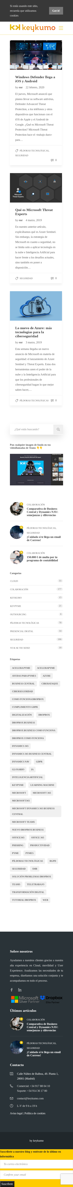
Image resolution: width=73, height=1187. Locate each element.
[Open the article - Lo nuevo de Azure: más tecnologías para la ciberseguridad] (23, 306)
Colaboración (36, 504)
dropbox (44, 714)
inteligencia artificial (27, 777)
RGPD (53, 861)
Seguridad (21, 155)
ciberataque (49, 683)
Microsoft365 (21, 800)
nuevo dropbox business (28, 829)
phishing (17, 845)
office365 (18, 837)
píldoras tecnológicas (27, 861)
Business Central (23, 683)
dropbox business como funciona (33, 730)
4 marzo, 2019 (34, 220)
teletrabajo (35, 884)
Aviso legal (16, 1113)
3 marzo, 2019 (34, 342)
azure (47, 675)
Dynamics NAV (20, 761)
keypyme (18, 785)
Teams (16, 884)
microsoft (19, 793)
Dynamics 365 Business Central (32, 753)
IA (32, 769)
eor (21, 87)
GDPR (39, 761)
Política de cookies (34, 1113)
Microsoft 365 (42, 793)
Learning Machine (42, 785)
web (45, 900)
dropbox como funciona (28, 738)
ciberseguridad (22, 691)
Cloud (14, 581)
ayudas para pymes (24, 675)
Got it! (56, 10)
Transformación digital (28, 892)
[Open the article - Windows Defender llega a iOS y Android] (23, 55)
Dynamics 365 (20, 746)
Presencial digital (21, 631)
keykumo (16, 597)
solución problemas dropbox (31, 876)
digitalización (22, 714)
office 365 (37, 837)
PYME (15, 853)
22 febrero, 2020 (35, 87)
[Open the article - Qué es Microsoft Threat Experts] (23, 188)
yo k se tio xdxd (20, 648)
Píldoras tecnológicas (34, 150)
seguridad (19, 868)
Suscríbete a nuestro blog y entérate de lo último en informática (30, 1154)
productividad (39, 845)
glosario (18, 769)
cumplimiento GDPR (25, 707)
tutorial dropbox (24, 900)
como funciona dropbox (28, 699)
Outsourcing (18, 614)
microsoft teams (23, 822)
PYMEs (29, 853)
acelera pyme (21, 668)
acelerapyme (46, 668)
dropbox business (23, 722)
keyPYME (15, 606)
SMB (34, 868)
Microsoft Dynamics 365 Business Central (33, 811)
